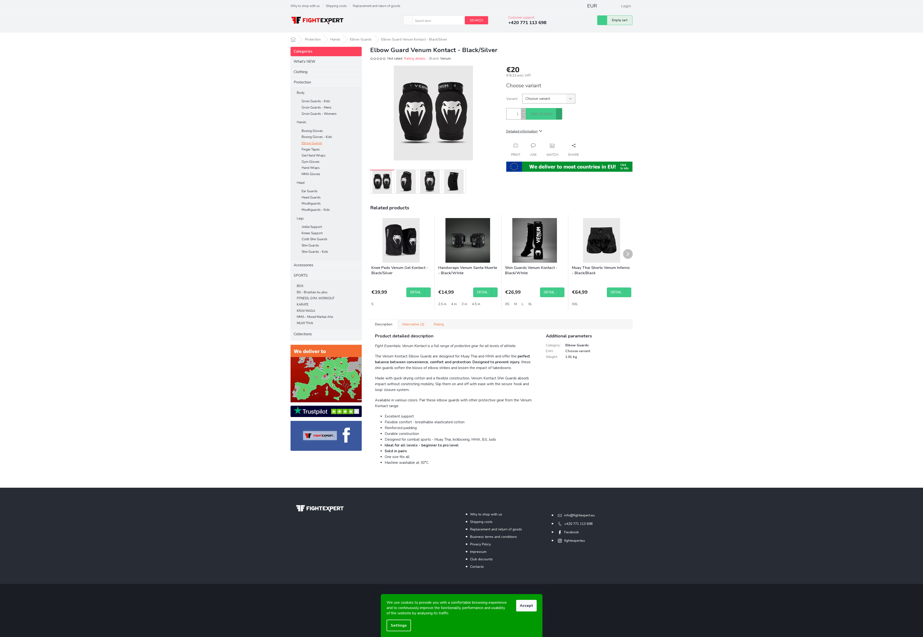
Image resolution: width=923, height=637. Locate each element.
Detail (415, 292)
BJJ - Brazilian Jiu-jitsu (312, 292)
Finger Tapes (311, 149)
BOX (300, 286)
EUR (592, 6)
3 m (464, 304)
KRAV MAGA (306, 311)
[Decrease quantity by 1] (523, 116)
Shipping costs (336, 6)
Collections (303, 334)
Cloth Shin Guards (314, 239)
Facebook (571, 532)
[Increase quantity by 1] (523, 111)
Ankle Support (312, 227)
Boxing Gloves (312, 131)
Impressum (478, 551)
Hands (301, 122)
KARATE (302, 304)
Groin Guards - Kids (316, 101)
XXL (575, 304)
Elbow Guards (312, 143)
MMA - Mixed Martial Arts (315, 317)
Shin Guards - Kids (315, 252)
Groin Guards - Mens (317, 107)
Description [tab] (383, 324)
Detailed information (522, 131)
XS (507, 304)
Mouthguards (311, 203)
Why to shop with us (305, 6)
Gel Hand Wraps (314, 155)
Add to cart (541, 114)
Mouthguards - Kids (316, 210)
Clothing (300, 71)
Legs (300, 218)
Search (476, 20)
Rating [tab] (439, 324)
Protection (302, 82)
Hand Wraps (311, 168)
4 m (454, 304)
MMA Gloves (311, 174)
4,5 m (476, 304)
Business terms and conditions (493, 536)
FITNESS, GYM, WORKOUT (315, 298)
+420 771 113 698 (578, 523)
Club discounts (481, 559)
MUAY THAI (305, 323)
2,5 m (442, 304)
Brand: (440, 58)
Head (301, 183)
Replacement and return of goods (376, 6)
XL (530, 304)
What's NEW (304, 61)
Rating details (414, 58)
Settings (399, 625)
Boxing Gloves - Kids (317, 137)
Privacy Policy (480, 544)
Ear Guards (310, 191)
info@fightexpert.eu (579, 515)
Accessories (303, 265)
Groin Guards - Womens (319, 114)
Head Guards (311, 197)
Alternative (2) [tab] (413, 324)
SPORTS (301, 275)
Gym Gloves (310, 162)
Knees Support (312, 233)
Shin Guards (310, 245)
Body (301, 93)
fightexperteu (574, 540)
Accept (526, 605)
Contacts (477, 566)
